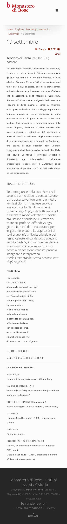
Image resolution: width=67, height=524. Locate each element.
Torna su (33, 516)
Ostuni (51, 480)
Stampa (42, 49)
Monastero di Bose (26, 480)
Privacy (50, 508)
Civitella (41, 485)
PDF (53, 49)
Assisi (27, 485)
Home (10, 29)
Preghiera (19, 29)
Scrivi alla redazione (29, 508)
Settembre (13, 33)
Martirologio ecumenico (38, 29)
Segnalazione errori (34, 503)
